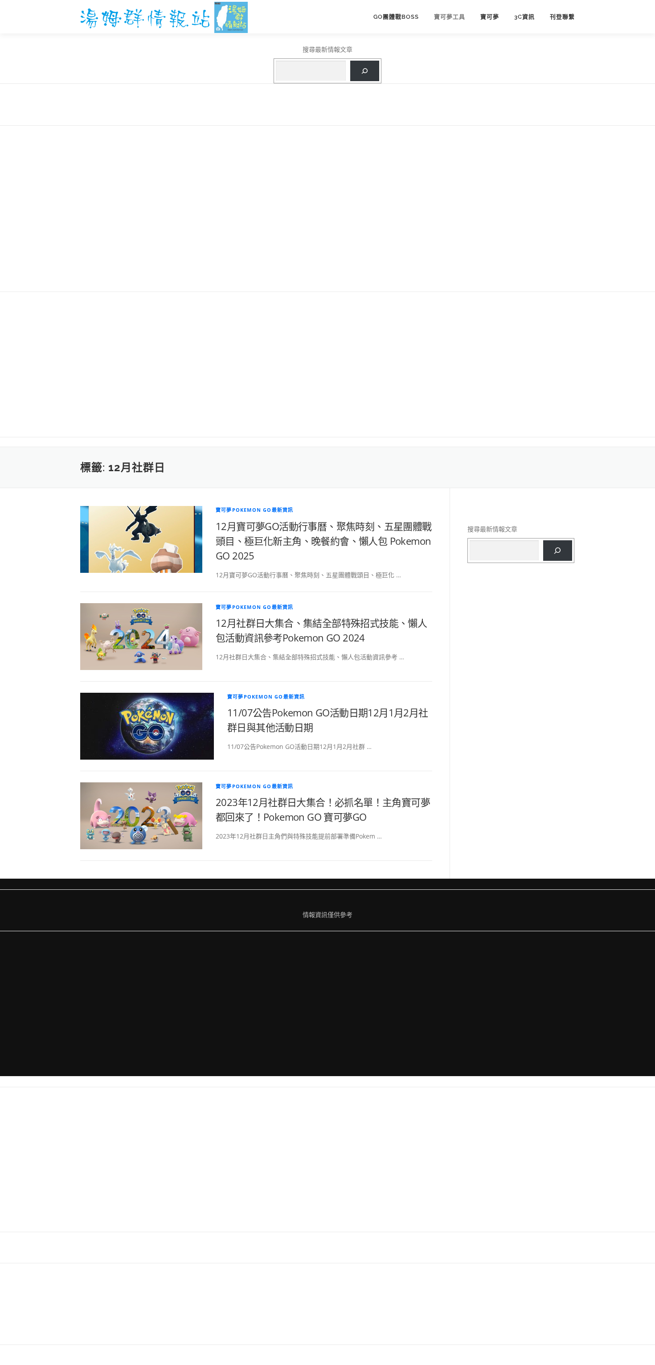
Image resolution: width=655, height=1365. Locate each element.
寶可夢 (489, 16)
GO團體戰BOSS (396, 16)
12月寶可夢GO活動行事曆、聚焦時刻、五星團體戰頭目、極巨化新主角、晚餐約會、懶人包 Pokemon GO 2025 (324, 540)
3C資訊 (524, 16)
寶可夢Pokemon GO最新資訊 (254, 509)
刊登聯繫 (562, 16)
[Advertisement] (327, 207)
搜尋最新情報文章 (327, 49)
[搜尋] (364, 71)
